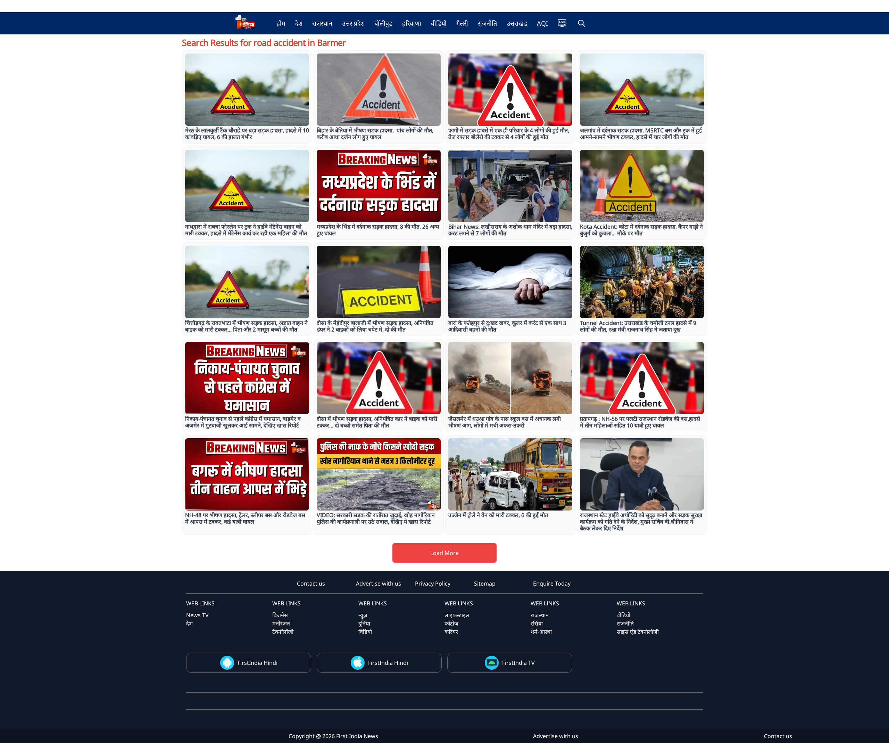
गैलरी (462, 23)
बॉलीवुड (383, 23)
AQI (542, 23)
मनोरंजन (281, 623)
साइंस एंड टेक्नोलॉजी (638, 632)
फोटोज (451, 623)
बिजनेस (280, 615)
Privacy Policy (432, 583)
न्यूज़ (362, 615)
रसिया (537, 623)
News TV (197, 615)
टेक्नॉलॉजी (282, 632)
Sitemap (485, 583)
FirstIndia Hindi (257, 663)
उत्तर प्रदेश (353, 23)
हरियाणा (411, 23)
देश (298, 23)
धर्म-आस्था (541, 632)
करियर (451, 632)
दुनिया (364, 623)
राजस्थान (322, 23)
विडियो (365, 632)
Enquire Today (552, 583)
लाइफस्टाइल (457, 615)
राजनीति (487, 23)
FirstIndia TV (518, 663)
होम (280, 23)
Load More (444, 553)
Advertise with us (378, 583)
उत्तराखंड (517, 23)
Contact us (311, 583)
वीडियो (439, 23)
